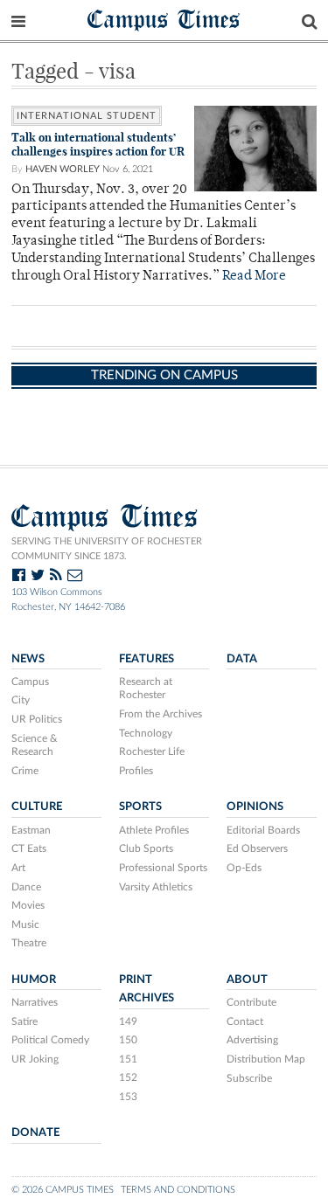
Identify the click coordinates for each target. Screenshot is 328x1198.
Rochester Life (152, 751)
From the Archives (160, 714)
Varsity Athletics (155, 887)
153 (128, 1096)
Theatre (28, 943)
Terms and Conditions (178, 1190)
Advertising (252, 1040)
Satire (24, 1021)
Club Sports (146, 848)
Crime (24, 770)
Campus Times (164, 19)
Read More (254, 276)
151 (128, 1059)
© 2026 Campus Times (62, 1190)
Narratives (34, 1002)
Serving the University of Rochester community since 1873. (106, 549)
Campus (30, 681)
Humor (33, 979)
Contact (245, 1021)
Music (25, 924)
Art (18, 867)
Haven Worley (62, 169)
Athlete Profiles (154, 830)
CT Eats (28, 848)
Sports (140, 806)
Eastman (31, 830)
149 (128, 1021)
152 (128, 1077)
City (20, 700)
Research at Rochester (145, 688)
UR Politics (36, 719)
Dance (26, 887)
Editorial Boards (263, 830)
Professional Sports (163, 867)
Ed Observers (257, 848)
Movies (28, 905)
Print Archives (146, 988)
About (247, 979)
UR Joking (35, 1059)
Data (242, 659)
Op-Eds (244, 867)
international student (87, 116)
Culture (36, 806)
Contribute (251, 1002)
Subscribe (249, 1078)
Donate (35, 1132)
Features (146, 659)
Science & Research (34, 745)
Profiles (136, 770)
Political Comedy (50, 1040)
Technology (145, 733)
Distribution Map (266, 1059)
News (28, 659)
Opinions (255, 806)
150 (128, 1040)
